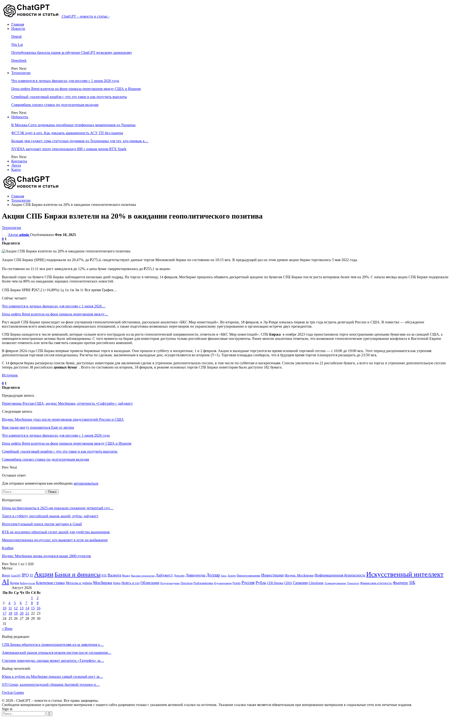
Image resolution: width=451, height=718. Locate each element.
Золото (232, 575)
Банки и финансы (77, 574)
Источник (10, 375)
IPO (25, 575)
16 (38, 608)
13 (21, 608)
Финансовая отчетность (376, 583)
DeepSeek (19, 61)
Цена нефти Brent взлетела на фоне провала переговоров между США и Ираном (76, 89)
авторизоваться (86, 483)
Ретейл (237, 583)
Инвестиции (272, 575)
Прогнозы (187, 583)
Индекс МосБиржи (299, 575)
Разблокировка (203, 583)
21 (27, 613)
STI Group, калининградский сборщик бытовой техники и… (51, 685)
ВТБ (104, 575)
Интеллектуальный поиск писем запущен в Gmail (42, 524)
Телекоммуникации (335, 583)
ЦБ (412, 582)
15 (33, 608)
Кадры (14, 583)
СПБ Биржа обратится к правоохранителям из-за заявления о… (53, 645)
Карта (16, 170)
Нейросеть (19, 117)
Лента (16, 165)
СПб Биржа (275, 583)
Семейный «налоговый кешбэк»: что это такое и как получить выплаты (69, 97)
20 (21, 613)
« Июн (7, 629)
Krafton (7, 548)
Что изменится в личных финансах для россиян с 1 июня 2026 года (65, 81)
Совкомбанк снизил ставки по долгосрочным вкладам (54, 105)
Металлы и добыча (79, 583)
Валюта (114, 575)
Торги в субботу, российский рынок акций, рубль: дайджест (50, 516)
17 (4, 613)
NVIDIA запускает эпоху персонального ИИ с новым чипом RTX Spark (68, 149)
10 (4, 608)
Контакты (19, 161)
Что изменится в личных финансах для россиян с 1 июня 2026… (53, 306)
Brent (6, 575)
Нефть (117, 583)
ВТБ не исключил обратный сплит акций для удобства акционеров (56, 532)
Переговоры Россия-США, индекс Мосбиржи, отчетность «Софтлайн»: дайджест (67, 403)
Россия (248, 582)
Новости (18, 29)
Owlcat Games (13, 692)
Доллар (213, 575)
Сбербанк (316, 583)
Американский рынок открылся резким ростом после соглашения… (56, 653)
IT (31, 575)
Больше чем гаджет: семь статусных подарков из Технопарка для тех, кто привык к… (79, 141)
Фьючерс (400, 583)
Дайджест (164, 575)
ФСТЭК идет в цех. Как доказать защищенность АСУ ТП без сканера (67, 133)
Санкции (300, 583)
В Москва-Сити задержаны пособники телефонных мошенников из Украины (73, 125)
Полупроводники (170, 583)
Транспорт (353, 583)
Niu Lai (17, 45)
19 (16, 613)
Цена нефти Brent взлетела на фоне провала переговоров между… (55, 314)
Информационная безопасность (340, 575)
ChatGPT (16, 575)
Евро (224, 575)
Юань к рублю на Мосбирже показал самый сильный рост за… (52, 677)
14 (27, 608)
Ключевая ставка (50, 583)
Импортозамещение (248, 575)
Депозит (179, 575)
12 (16, 608)
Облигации (149, 583)
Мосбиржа (102, 582)
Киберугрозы (27, 583)
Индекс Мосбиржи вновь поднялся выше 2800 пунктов (46, 556)
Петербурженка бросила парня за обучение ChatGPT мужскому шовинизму (71, 53)
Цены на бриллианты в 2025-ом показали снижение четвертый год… (57, 508)
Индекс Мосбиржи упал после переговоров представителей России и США (63, 419)
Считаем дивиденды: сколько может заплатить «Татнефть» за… (53, 661)
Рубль (261, 582)
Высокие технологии (143, 575)
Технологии (21, 73)
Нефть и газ (130, 583)
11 (10, 608)
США (288, 583)
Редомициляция (223, 583)
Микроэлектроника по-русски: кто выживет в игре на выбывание (55, 540)
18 (10, 613)
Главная (17, 24)
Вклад (126, 575)
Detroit (16, 37)
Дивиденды (195, 575)
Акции (44, 574)
